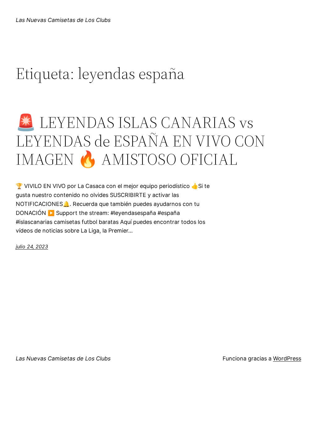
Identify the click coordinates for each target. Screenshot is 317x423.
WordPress (287, 358)
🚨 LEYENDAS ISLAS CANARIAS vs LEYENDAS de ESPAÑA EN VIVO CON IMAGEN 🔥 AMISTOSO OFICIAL (140, 140)
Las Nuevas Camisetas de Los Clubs (63, 20)
